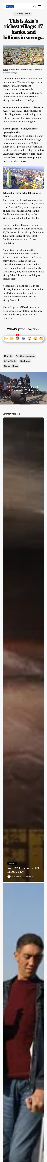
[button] (39, 6)
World (12, 863)
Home (5, 69)
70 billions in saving (25, 356)
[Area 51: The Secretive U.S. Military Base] (23, 649)
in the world (10, 361)
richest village (11, 366)
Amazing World (22, 13)
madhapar (25, 361)
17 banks (8, 356)
